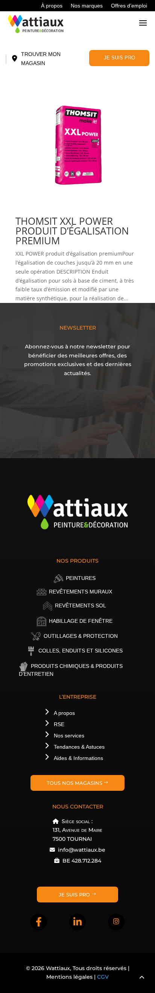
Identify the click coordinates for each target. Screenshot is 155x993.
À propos (51, 6)
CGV (103, 976)
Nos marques (87, 6)
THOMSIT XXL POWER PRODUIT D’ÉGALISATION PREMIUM (72, 230)
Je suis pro (119, 58)
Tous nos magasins (74, 783)
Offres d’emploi (129, 6)
